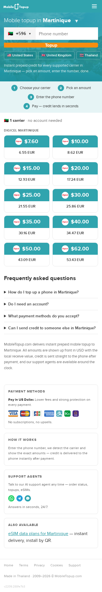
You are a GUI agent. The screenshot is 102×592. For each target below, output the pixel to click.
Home (8, 565)
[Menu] (94, 6)
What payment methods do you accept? (43, 316)
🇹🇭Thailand (89, 55)
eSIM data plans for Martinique (38, 533)
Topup (51, 45)
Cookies (56, 565)
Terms (23, 565)
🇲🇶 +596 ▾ (19, 33)
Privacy (39, 565)
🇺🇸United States (20, 55)
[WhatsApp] (11, 498)
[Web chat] (28, 498)
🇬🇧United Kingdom (56, 55)
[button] (27, 147)
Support (75, 565)
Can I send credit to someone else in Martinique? (51, 328)
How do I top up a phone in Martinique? (43, 292)
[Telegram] (19, 498)
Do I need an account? (28, 304)
